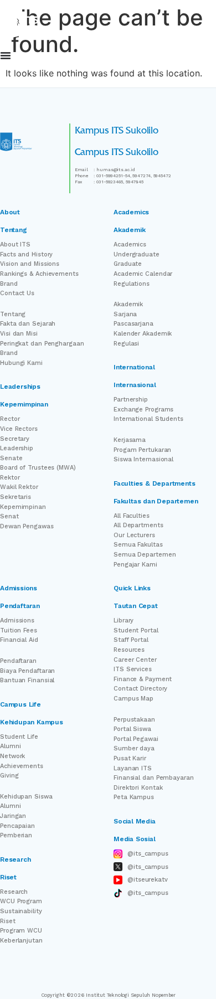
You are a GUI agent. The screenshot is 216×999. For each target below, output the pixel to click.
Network (12, 756)
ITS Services (133, 669)
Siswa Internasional (143, 459)
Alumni (10, 746)
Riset (8, 921)
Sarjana (125, 314)
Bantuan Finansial (27, 680)
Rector (9, 419)
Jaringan (13, 816)
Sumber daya (134, 748)
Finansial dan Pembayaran (154, 777)
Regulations (132, 283)
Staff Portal (131, 639)
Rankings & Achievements (39, 273)
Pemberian (16, 835)
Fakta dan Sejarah (27, 323)
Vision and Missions (29, 263)
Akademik (128, 304)
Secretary (14, 438)
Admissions (17, 620)
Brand (9, 283)
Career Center (135, 659)
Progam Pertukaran (142, 450)
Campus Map (133, 698)
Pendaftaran (18, 661)
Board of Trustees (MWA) (38, 467)
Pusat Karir (130, 758)
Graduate (128, 263)
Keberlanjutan (21, 940)
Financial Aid (19, 639)
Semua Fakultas (138, 544)
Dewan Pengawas (27, 526)
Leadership (16, 448)
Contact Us (17, 293)
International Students (148, 419)
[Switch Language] (198, 57)
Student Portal (136, 630)
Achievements (21, 766)
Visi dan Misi (19, 333)
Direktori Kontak (138, 787)
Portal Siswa (132, 729)
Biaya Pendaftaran (27, 670)
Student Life (19, 736)
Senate (11, 458)
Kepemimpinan (23, 507)
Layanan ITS (133, 768)
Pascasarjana (133, 323)
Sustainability (21, 911)
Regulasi (126, 343)
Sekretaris (15, 497)
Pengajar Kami (135, 564)
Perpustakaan (134, 719)
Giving (9, 775)
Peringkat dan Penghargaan (42, 343)
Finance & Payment (143, 679)
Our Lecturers (134, 535)
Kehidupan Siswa (26, 796)
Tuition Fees (18, 630)
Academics (130, 244)
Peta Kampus (134, 797)
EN (182, 57)
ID (213, 57)
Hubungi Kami (21, 363)
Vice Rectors (19, 428)
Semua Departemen (145, 554)
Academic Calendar (143, 273)
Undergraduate (137, 254)
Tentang (12, 314)
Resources (129, 649)
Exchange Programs (143, 409)
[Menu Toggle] (5, 55)
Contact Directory (140, 688)
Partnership (131, 399)
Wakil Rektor (19, 487)
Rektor (9, 477)
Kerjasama (130, 440)
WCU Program (21, 901)
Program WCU (21, 930)
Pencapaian (17, 826)
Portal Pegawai (136, 739)
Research (14, 891)
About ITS (15, 244)
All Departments (138, 525)
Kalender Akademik (143, 333)
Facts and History (26, 254)
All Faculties (132, 515)
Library (123, 620)
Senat (9, 516)
